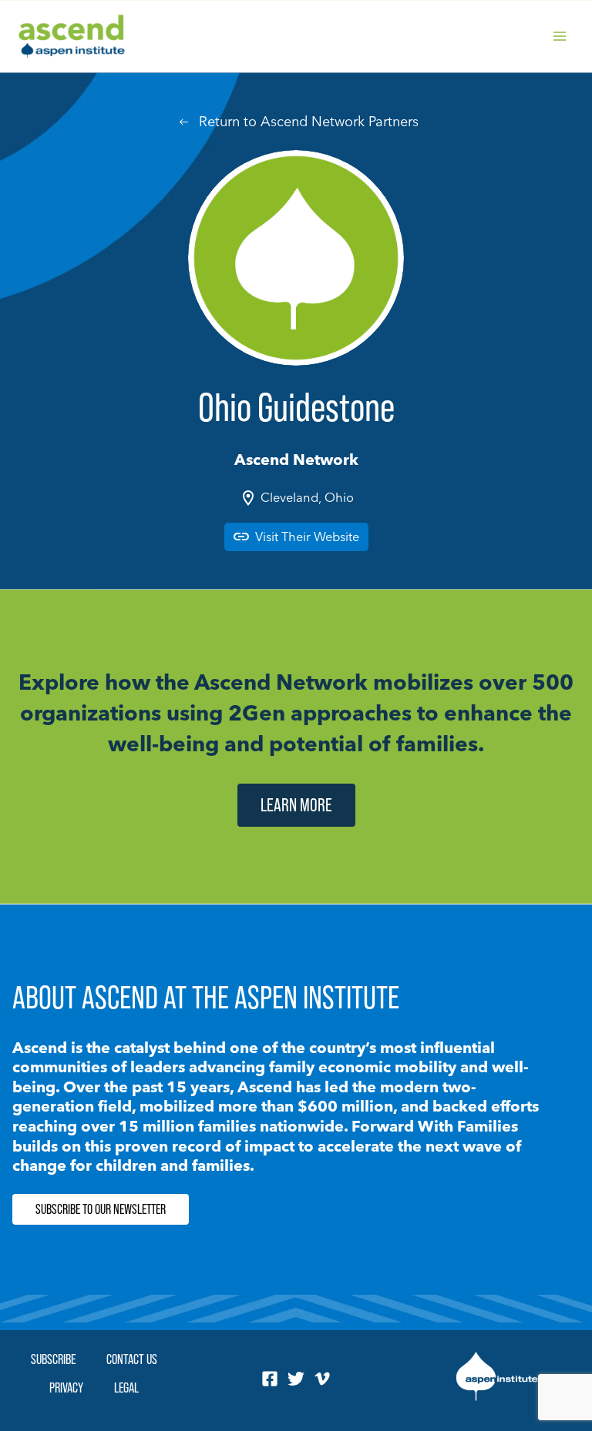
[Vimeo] (322, 1378)
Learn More (296, 804)
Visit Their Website (307, 536)
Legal (126, 1387)
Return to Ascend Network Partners (309, 121)
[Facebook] (269, 1378)
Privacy (66, 1387)
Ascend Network (296, 459)
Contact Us (131, 1359)
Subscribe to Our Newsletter (100, 1209)
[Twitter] (296, 1378)
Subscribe (53, 1359)
